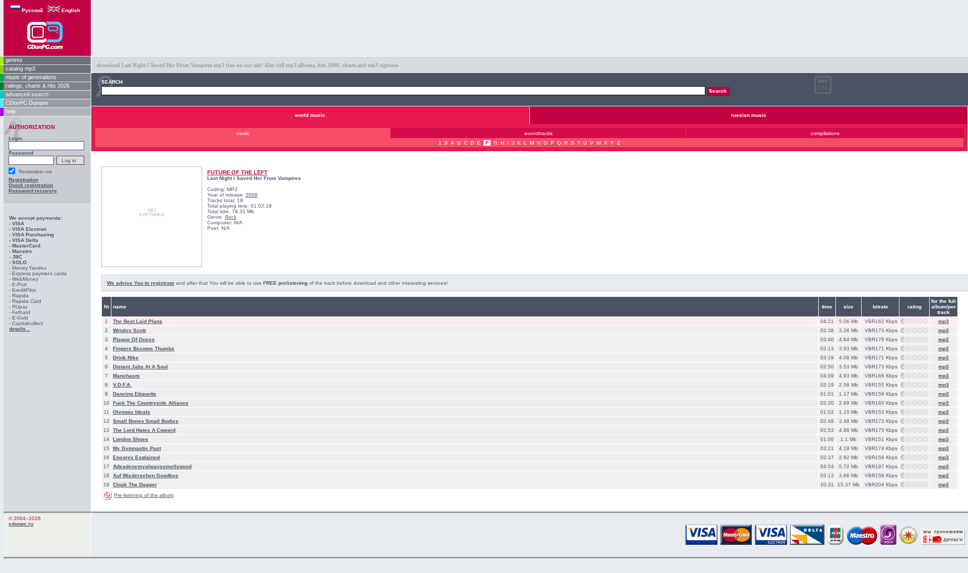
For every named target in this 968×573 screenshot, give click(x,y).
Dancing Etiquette (134, 394)
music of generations (31, 77)
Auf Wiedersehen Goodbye (145, 475)
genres (14, 60)
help (11, 111)
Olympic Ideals (131, 412)
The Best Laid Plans (137, 321)
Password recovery (33, 191)
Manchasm (126, 375)
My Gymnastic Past (137, 448)
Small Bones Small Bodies (145, 421)
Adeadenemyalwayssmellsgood (152, 466)
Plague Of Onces (134, 339)
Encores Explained (136, 457)
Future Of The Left (237, 172)
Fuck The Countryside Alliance (151, 403)
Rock (230, 217)
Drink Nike (126, 357)
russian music (748, 115)
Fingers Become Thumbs (143, 348)
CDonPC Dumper (27, 103)
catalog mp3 (20, 69)
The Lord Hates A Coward (144, 430)
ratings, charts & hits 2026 (38, 86)
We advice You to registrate (140, 283)
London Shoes (130, 439)
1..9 (443, 143)
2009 (252, 195)
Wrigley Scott (129, 330)
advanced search (27, 94)
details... (19, 329)
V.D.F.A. (122, 385)
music (243, 133)
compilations (825, 133)
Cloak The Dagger (135, 484)
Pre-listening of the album (143, 495)
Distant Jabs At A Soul (140, 366)
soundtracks (538, 133)
